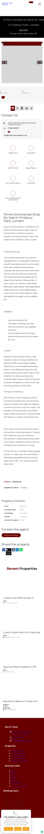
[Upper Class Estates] (7, 4)
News (13, 778)
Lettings (14, 771)
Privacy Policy (16, 783)
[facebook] (28, 4)
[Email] (13, 549)
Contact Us (15, 781)
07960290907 (13, 128)
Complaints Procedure (19, 786)
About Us (14, 776)
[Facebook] (3, 549)
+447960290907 (17, 737)
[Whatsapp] (21, 549)
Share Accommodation (19, 761)
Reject (26, 829)
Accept (17, 829)
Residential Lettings (18, 756)
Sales (13, 773)
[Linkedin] (17, 549)
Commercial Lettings (18, 753)
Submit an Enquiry (11, 535)
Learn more (8, 829)
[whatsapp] (34, 4)
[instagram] (31, 4)
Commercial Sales (17, 751)
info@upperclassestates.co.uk (15, 135)
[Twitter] (8, 551)
